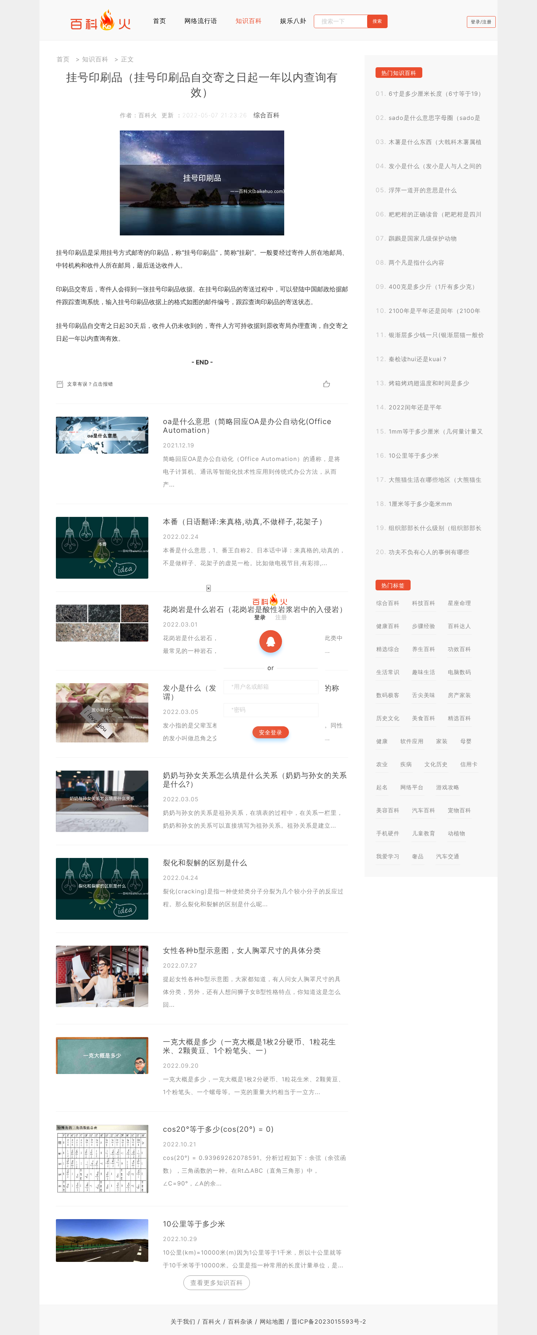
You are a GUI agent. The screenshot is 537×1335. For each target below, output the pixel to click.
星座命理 (459, 603)
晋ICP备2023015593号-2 (329, 1321)
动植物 (456, 833)
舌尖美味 (423, 695)
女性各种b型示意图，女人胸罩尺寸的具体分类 (242, 950)
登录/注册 (481, 21)
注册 (281, 616)
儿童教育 (423, 833)
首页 (159, 20)
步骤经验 (423, 626)
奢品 (418, 856)
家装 (442, 741)
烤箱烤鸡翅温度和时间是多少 (429, 383)
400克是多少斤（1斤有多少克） (433, 286)
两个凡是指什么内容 (417, 262)
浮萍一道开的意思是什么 (423, 190)
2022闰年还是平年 (415, 407)
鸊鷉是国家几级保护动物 (423, 238)
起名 (382, 787)
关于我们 (183, 1321)
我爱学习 (388, 856)
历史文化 (388, 718)
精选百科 (459, 718)
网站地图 (272, 1321)
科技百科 (423, 603)
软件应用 (412, 741)
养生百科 (423, 649)
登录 (260, 616)
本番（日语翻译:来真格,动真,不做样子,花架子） (245, 521)
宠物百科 (459, 810)
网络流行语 (200, 20)
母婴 (466, 741)
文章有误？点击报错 (90, 384)
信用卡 (469, 764)
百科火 (211, 1321)
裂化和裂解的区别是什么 (205, 862)
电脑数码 (459, 672)
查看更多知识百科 (216, 1282)
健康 (382, 741)
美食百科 (423, 718)
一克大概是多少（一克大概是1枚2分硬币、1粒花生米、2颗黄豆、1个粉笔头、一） (249, 1046)
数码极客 (388, 695)
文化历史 (436, 764)
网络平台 (412, 787)
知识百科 (249, 20)
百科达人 (459, 626)
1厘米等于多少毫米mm (420, 503)
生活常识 (388, 672)
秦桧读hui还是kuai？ (418, 359)
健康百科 (388, 626)
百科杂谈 (240, 1321)
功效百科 (459, 649)
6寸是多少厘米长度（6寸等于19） (436, 93)
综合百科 (267, 115)
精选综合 (388, 649)
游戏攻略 (448, 787)
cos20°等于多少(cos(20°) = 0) (218, 1129)
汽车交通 (448, 856)
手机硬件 (388, 833)
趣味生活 (423, 672)
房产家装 (459, 695)
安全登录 (270, 732)
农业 (382, 764)
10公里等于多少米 (194, 1223)
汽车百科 (423, 810)
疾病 (406, 764)
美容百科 (388, 810)
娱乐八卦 (293, 20)
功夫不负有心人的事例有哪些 (429, 552)
